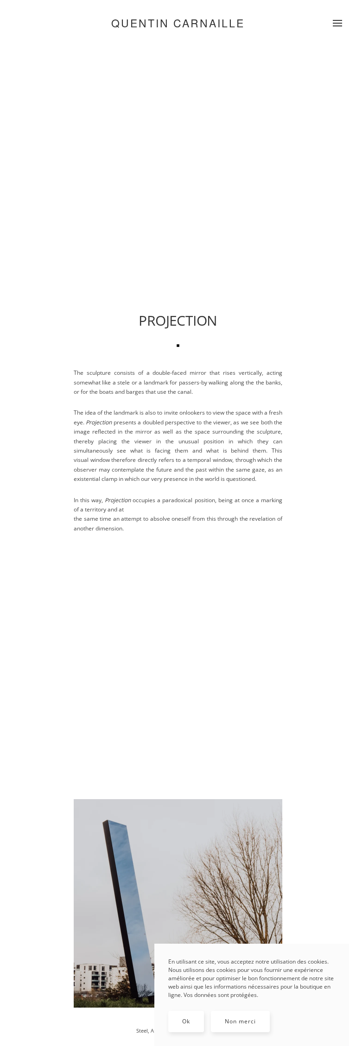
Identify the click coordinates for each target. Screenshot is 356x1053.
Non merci (240, 1021)
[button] (337, 23)
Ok (186, 1021)
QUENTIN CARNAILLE (178, 23)
